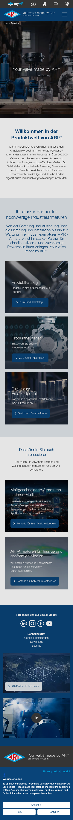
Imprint (66, 771)
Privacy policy (51, 771)
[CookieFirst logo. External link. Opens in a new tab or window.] (4, 775)
